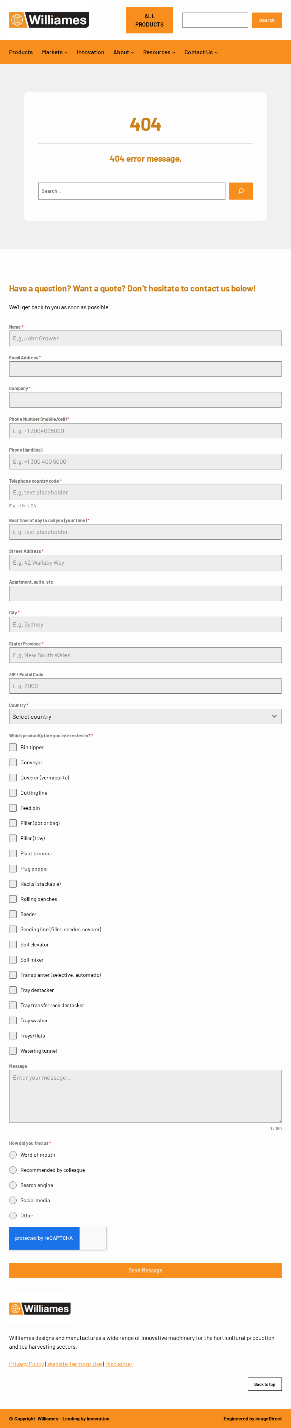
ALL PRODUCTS (149, 20)
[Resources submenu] (173, 52)
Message (18, 1066)
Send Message (145, 1270)
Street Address (26, 551)
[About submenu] (132, 52)
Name (16, 326)
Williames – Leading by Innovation (74, 1418)
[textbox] (138, 716)
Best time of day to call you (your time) (49, 520)
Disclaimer (119, 1363)
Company (20, 388)
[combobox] (145, 716)
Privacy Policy (26, 1363)
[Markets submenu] (66, 52)
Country (18, 705)
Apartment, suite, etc (31, 581)
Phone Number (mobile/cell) (39, 419)
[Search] (241, 191)
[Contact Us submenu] (216, 52)
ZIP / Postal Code (26, 674)
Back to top (264, 1384)
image (268, 1418)
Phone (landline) (25, 449)
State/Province (26, 643)
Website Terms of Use (74, 1363)
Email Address (25, 357)
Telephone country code (35, 480)
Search (267, 20)
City (14, 612)
